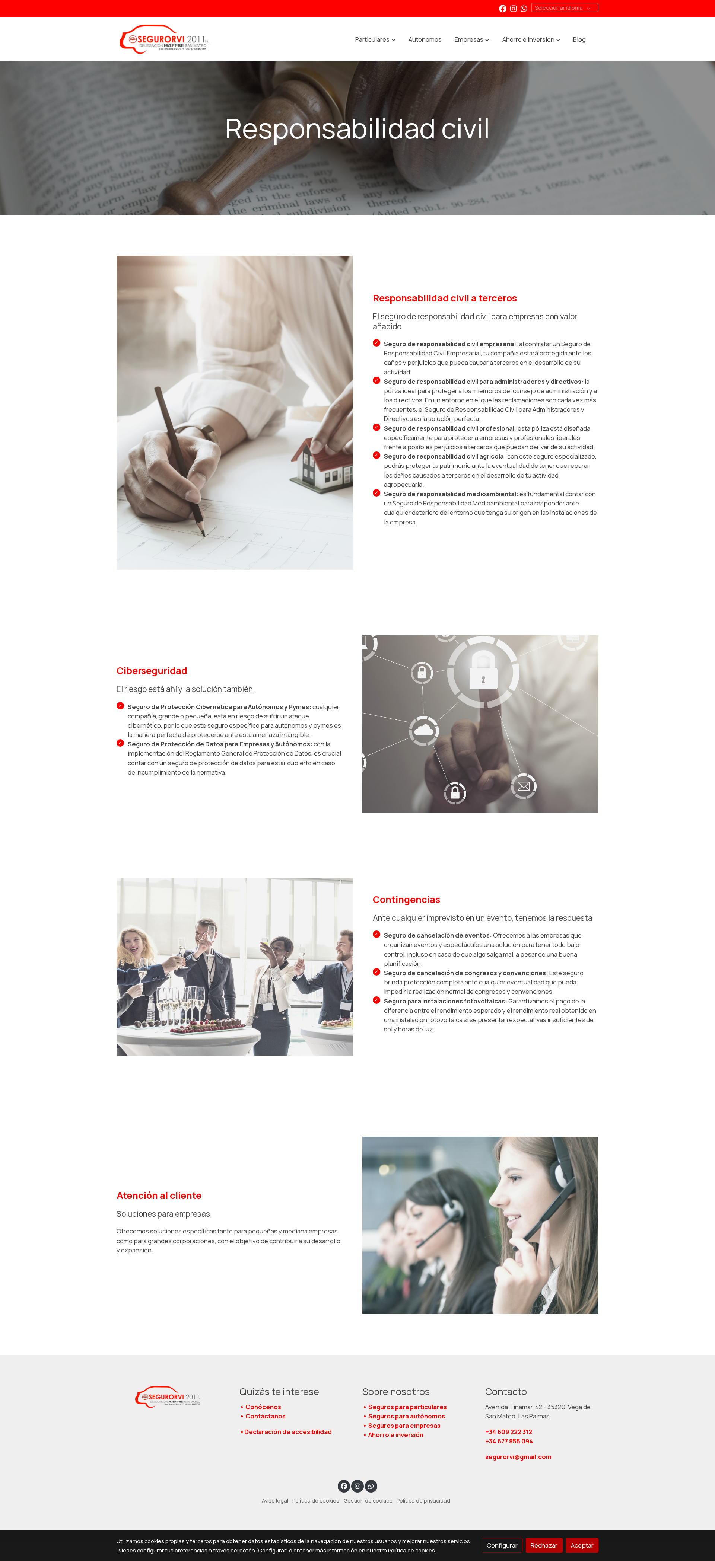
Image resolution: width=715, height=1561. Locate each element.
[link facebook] (502, 8)
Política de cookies (315, 1500)
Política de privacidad (423, 1500)
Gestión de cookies (368, 1500)
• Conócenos (260, 1406)
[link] (164, 39)
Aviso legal (275, 1500)
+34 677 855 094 (509, 1441)
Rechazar (544, 1545)
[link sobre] (173, 1397)
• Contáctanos (262, 1416)
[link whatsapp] (524, 8)
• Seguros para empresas (401, 1425)
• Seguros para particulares (404, 1406)
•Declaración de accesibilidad (285, 1431)
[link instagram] (513, 8)
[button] (375, 39)
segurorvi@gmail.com (518, 1456)
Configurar (502, 1545)
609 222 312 (509, 1431)
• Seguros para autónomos (403, 1416)
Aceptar (582, 1545)
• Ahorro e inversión (392, 1434)
